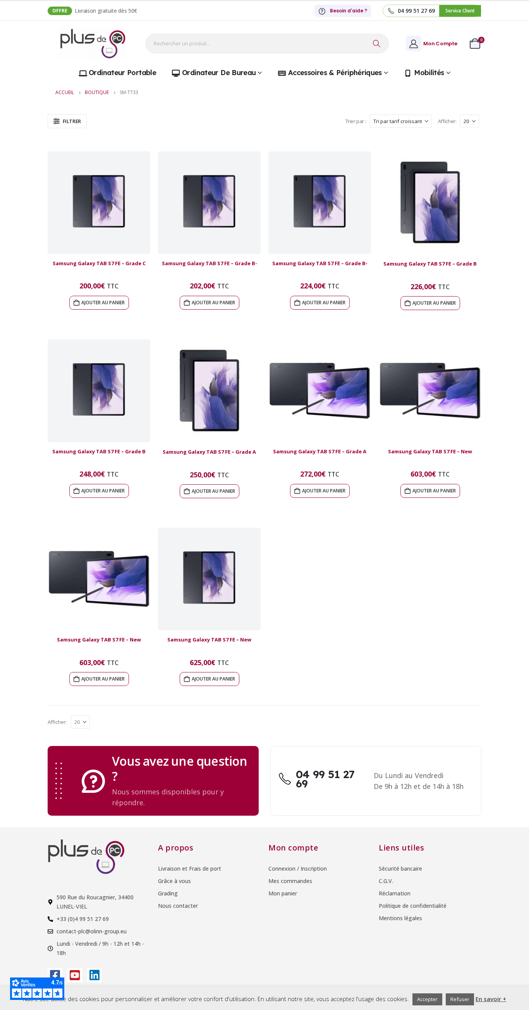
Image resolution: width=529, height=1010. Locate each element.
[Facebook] (55, 975)
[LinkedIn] (94, 975)
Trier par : (355, 121)
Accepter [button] (427, 999)
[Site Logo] (92, 43)
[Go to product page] (99, 202)
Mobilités (429, 72)
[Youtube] (74, 975)
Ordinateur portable (122, 72)
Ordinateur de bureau (219, 72)
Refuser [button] (459, 999)
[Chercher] (376, 43)
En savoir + (491, 999)
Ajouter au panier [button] (103, 302)
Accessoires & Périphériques (335, 72)
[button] (67, 121)
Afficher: (447, 121)
